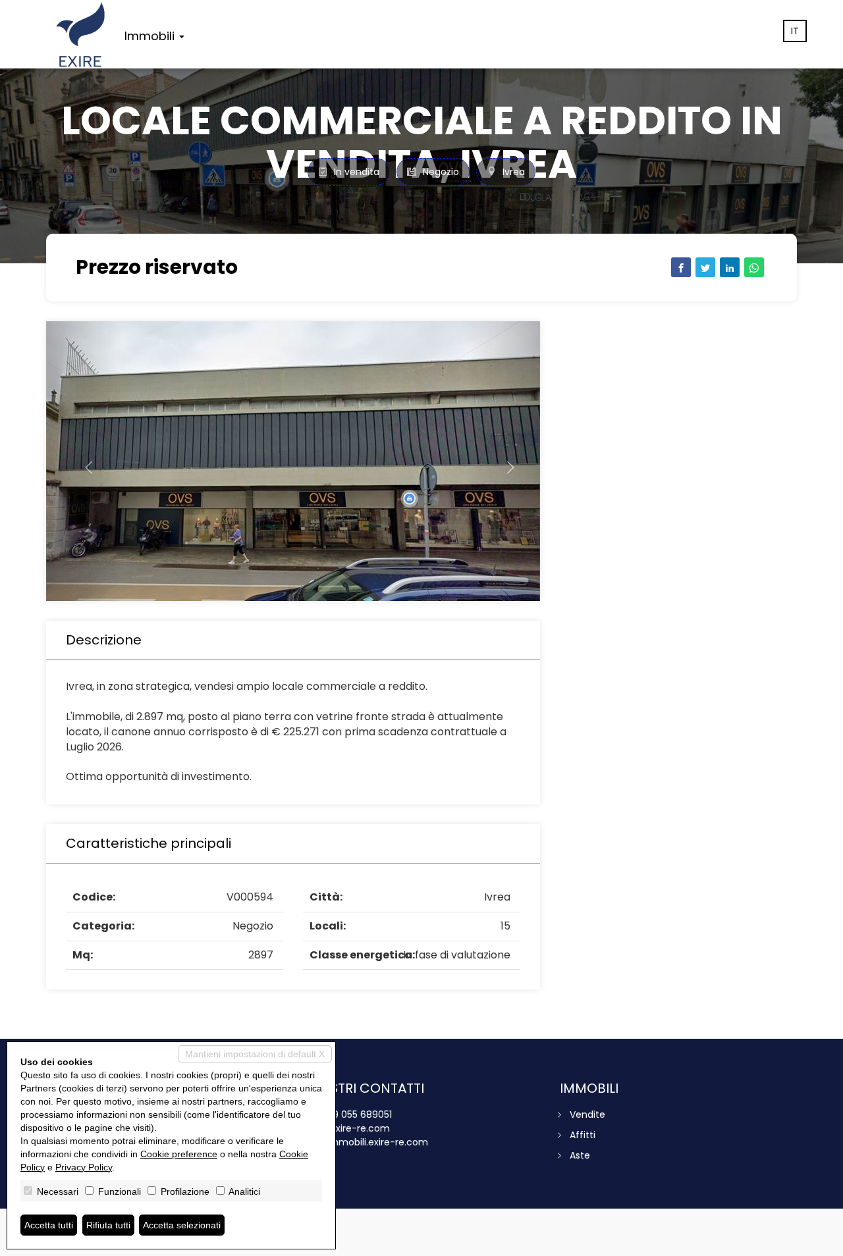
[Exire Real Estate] (80, 34)
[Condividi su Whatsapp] (754, 267)
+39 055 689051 (356, 1114)
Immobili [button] (151, 36)
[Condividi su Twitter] (705, 267)
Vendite (587, 1114)
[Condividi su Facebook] (681, 267)
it (795, 31)
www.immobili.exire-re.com (365, 1142)
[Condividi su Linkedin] (730, 267)
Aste (580, 1155)
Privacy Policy (83, 1167)
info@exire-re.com (346, 1128)
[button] (83, 461)
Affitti (582, 1134)
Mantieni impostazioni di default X (255, 1054)
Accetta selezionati (182, 1225)
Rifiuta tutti (108, 1225)
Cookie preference (178, 1154)
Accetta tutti (48, 1225)
